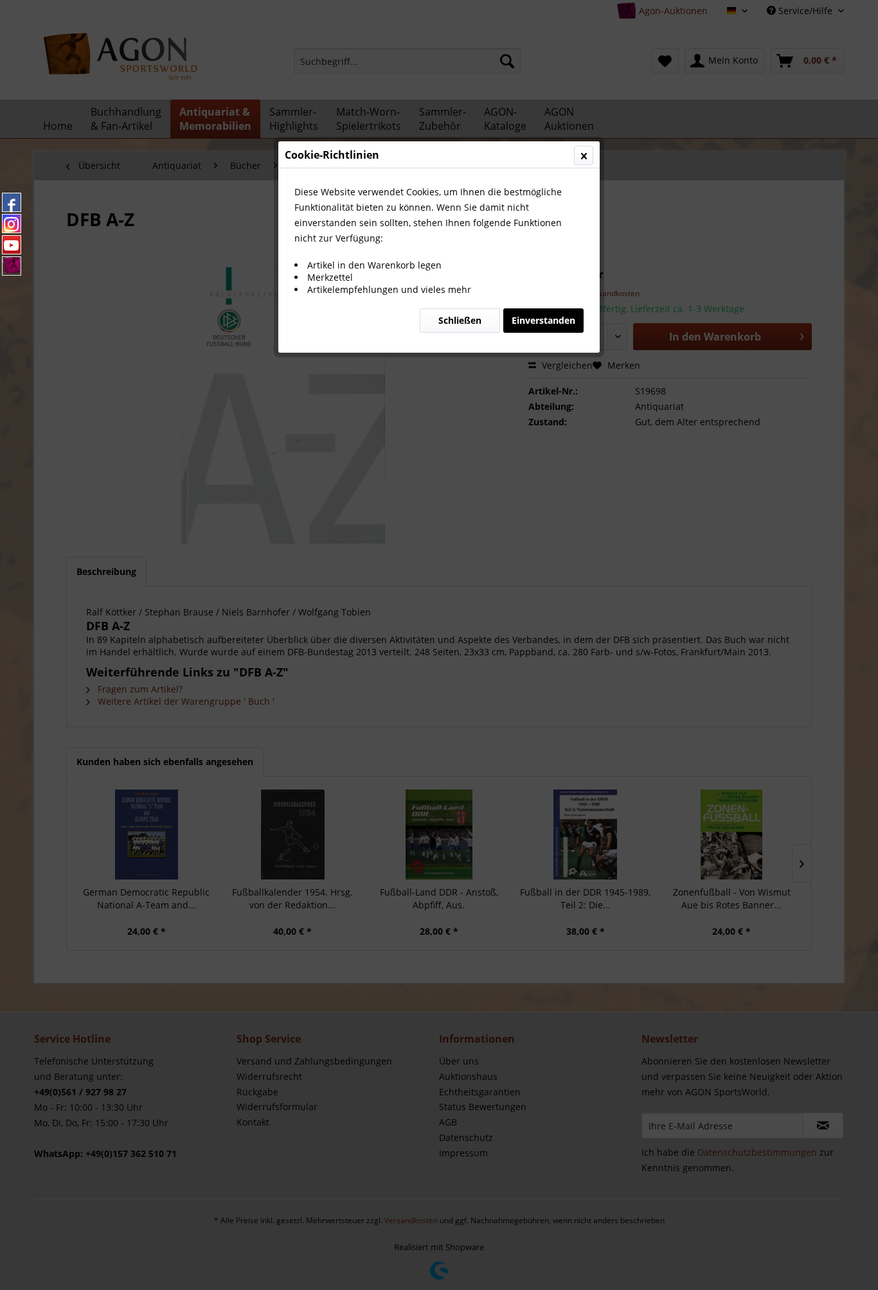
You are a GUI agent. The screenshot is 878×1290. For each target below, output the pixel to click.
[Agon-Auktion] (11, 266)
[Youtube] (11, 244)
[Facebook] (11, 202)
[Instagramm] (11, 223)
